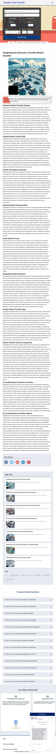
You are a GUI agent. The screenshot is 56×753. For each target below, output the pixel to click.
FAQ (4, 739)
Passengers (11, 22)
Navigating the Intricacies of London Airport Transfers (18, 479)
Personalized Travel (9, 579)
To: (7, 15)
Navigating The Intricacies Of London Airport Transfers (32, 42)
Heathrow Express (37, 575)
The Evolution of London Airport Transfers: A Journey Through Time (21, 492)
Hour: (23, 29)
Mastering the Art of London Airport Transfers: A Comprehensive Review (22, 544)
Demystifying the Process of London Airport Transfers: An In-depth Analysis (23, 505)
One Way (14, 18)
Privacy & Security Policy (10, 749)
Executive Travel (46, 575)
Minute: (29, 29)
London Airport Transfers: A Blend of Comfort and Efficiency (19, 531)
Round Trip (31, 18)
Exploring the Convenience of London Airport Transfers (18, 557)
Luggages (28, 22)
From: (8, 11)
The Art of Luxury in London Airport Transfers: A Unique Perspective (21, 518)
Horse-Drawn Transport (14, 575)
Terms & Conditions (8, 744)
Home (11, 42)
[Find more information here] (42, 732)
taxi (6, 575)
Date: (6, 29)
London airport (24, 575)
